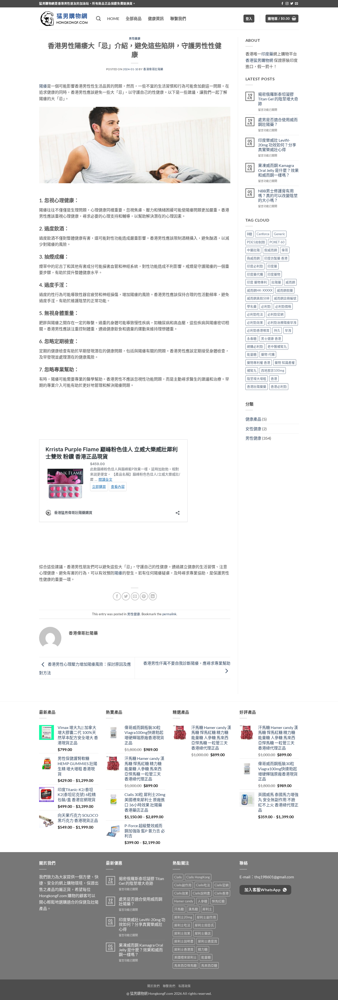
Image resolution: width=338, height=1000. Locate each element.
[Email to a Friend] (135, 596)
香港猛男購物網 (259, 60)
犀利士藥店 (203, 933)
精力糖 (203, 949)
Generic (279, 234)
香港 (274, 379)
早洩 (288, 330)
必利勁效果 (255, 322)
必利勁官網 (275, 314)
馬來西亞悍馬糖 (185, 965)
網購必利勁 (255, 346)
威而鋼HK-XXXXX (259, 290)
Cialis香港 (222, 893)
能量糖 (252, 354)
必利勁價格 (283, 306)
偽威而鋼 (253, 258)
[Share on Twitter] (126, 596)
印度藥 (267, 53)
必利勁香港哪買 (258, 330)
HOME (113, 18)
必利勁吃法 (255, 314)
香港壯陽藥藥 (256, 386)
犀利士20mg (183, 917)
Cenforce (263, 234)
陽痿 (43, 86)
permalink (169, 614)
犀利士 (207, 909)
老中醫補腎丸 (277, 346)
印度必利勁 (255, 266)
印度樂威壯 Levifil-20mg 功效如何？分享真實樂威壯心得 (277, 145)
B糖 (249, 234)
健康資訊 (156, 18)
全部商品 (134, 18)
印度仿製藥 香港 (276, 258)
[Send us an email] (296, 3)
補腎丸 (252, 370)
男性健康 (134, 38)
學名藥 (252, 306)
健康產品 (253, 419)
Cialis (178, 877)
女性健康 (253, 428)
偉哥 (285, 250)
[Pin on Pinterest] (144, 596)
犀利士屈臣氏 (204, 925)
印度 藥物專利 (257, 282)
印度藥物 (273, 274)
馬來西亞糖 (209, 965)
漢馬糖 (193, 909)
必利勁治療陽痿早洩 (281, 322)
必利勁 (266, 306)
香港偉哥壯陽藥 (153, 69)
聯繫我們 (178, 18)
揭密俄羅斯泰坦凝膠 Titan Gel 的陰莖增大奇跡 (278, 99)
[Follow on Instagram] (287, 3)
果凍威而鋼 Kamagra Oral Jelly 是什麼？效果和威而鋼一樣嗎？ (278, 170)
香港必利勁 (279, 386)
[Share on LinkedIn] (153, 596)
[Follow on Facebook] (282, 3)
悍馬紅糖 (218, 901)
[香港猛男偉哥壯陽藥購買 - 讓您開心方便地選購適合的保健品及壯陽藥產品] (64, 18)
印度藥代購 (255, 274)
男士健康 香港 (271, 339)
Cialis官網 (222, 885)
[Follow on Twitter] (291, 3)
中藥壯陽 (253, 250)
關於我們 (153, 986)
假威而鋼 (270, 250)
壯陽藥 (276, 282)
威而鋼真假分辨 (258, 298)
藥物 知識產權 (285, 362)
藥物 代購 (268, 354)
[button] (249, 19)
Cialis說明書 (201, 893)
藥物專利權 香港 (258, 362)
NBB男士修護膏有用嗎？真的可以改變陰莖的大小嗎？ (278, 195)
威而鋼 (290, 282)
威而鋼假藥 (285, 290)
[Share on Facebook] (117, 596)
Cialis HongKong (198, 877)
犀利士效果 (182, 933)
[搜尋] (98, 18)
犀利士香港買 (183, 949)
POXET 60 (277, 242)
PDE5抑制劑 (256, 242)
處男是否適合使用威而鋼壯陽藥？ (278, 122)
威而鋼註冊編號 (285, 298)
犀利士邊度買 (207, 941)
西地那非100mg (272, 370)
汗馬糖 (179, 909)
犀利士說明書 (183, 941)
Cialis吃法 (203, 885)
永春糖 (252, 339)
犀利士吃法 (182, 925)
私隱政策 (184, 986)
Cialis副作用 (183, 885)
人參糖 (202, 901)
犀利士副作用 (206, 917)
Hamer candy (183, 901)
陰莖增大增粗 (256, 379)
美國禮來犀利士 (185, 957)
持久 (277, 330)
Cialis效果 (181, 893)
